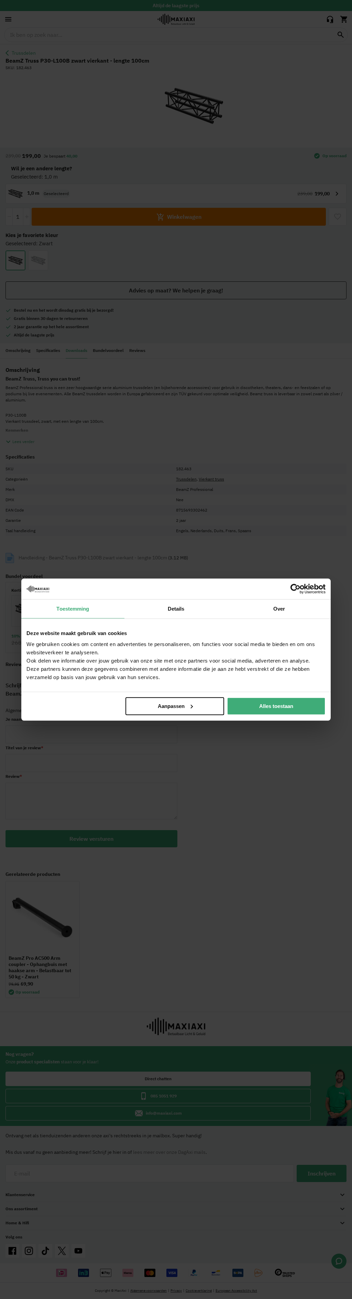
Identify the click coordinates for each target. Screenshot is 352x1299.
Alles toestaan (276, 706)
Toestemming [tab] (72, 609)
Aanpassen (171, 706)
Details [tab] (176, 609)
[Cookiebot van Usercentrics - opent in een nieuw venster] (295, 589)
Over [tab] (279, 609)
